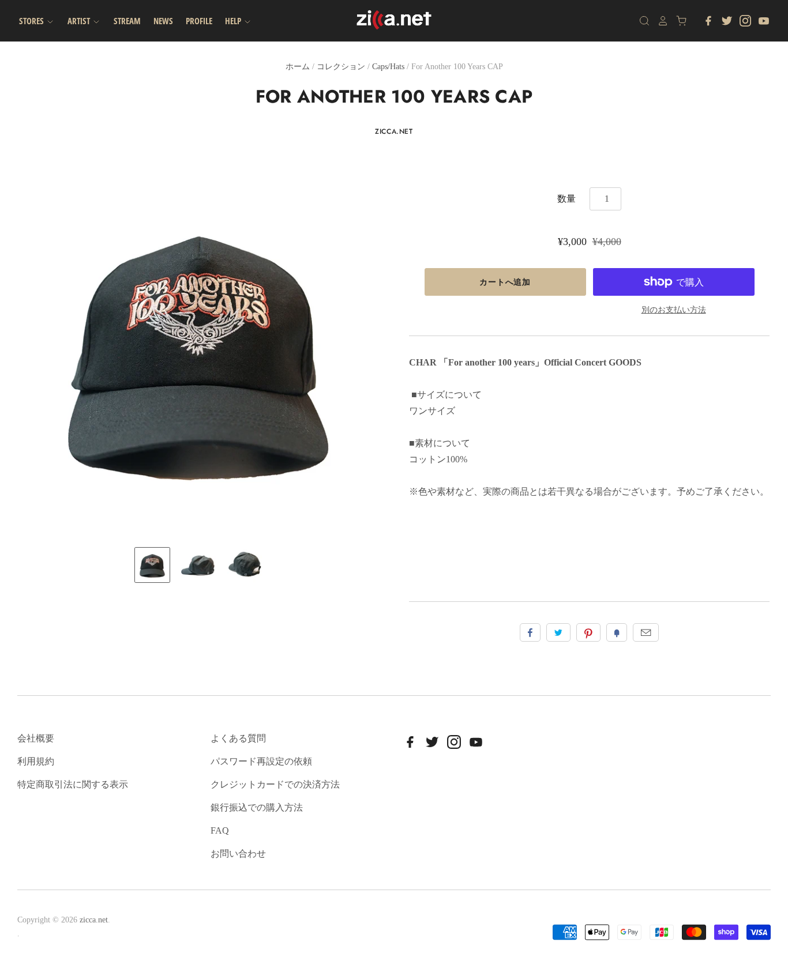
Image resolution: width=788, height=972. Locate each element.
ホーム (298, 66)
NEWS (163, 21)
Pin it (588, 632)
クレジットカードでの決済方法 (275, 784)
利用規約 (35, 761)
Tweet (558, 632)
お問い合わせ (238, 853)
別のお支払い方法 (673, 310)
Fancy (616, 632)
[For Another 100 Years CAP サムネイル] (152, 565)
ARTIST (79, 21)
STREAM (127, 21)
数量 (566, 199)
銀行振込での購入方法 (257, 807)
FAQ (220, 830)
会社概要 (35, 738)
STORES (32, 21)
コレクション (341, 66)
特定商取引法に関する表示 (72, 784)
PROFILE (199, 21)
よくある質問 (238, 738)
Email (646, 632)
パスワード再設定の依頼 (261, 761)
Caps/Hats (388, 66)
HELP (234, 21)
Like (530, 632)
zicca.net (393, 131)
